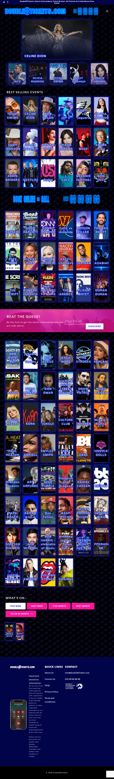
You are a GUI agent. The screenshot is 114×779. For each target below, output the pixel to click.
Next (110, 74)
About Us (49, 673)
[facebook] (7, 2)
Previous (4, 74)
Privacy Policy (51, 692)
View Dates (13, 124)
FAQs (47, 685)
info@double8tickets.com (74, 673)
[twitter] (4, 2)
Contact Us (50, 679)
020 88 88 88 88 (72, 679)
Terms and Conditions (50, 700)
